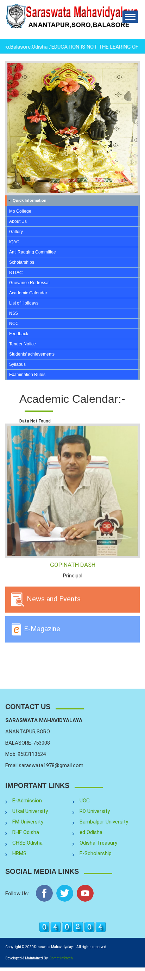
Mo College (20, 211)
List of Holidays (23, 303)
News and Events (53, 599)
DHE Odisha (25, 832)
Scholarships (21, 262)
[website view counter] (72, 926)
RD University (95, 811)
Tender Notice (22, 344)
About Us (18, 221)
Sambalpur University (104, 822)
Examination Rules (27, 374)
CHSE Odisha (27, 843)
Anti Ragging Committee (32, 252)
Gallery (16, 231)
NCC (14, 323)
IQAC (14, 241)
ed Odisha (91, 832)
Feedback (18, 333)
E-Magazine (41, 629)
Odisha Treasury (98, 843)
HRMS (19, 853)
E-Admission (27, 800)
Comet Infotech (61, 958)
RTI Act (16, 272)
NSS (13, 313)
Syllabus (17, 364)
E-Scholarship (96, 853)
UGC (85, 800)
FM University (27, 822)
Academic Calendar (28, 292)
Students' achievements (32, 354)
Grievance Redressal (29, 282)
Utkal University (30, 811)
